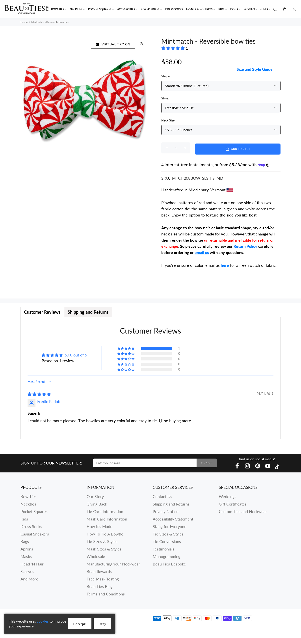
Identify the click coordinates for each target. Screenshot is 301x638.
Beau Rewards (99, 571)
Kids (24, 519)
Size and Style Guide (255, 69)
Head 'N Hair (32, 564)
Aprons (26, 549)
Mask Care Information (107, 519)
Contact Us (162, 496)
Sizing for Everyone (169, 526)
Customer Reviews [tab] (42, 312)
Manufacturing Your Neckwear (113, 564)
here (225, 265)
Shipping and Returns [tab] (88, 312)
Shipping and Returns (171, 504)
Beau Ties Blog (100, 586)
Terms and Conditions (106, 593)
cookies (42, 621)
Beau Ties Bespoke (169, 564)
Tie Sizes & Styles (102, 541)
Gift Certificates (233, 504)
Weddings (227, 496)
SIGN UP (206, 463)
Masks (26, 556)
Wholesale (96, 556)
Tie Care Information (105, 511)
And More (29, 578)
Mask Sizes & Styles (104, 549)
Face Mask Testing (103, 578)
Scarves (27, 571)
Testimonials (163, 549)
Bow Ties (28, 496)
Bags (24, 541)
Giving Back (97, 504)
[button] (173, 48)
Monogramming (166, 556)
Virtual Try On (114, 44)
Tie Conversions (167, 541)
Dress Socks (31, 526)
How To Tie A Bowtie (105, 534)
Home (24, 22)
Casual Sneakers (34, 534)
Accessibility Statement (173, 519)
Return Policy (245, 246)
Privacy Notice (165, 511)
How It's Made (99, 526)
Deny (102, 624)
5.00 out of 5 (76, 355)
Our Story (95, 496)
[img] (39, 394)
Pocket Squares (34, 511)
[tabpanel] (150, 378)
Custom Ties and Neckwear (243, 511)
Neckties (28, 504)
